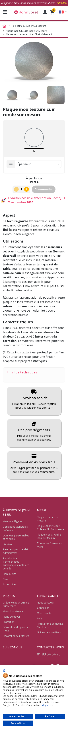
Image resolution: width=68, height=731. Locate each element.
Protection (9, 622)
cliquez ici (47, 705)
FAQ (39, 618)
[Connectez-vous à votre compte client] (45, 12)
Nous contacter (45, 602)
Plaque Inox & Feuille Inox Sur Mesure (49, 536)
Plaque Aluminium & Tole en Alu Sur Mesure (50, 527)
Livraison (8, 544)
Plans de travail (11, 616)
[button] (63, 12)
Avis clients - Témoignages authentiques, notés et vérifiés (16, 563)
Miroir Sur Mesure (13, 611)
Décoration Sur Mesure (16, 636)
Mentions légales (12, 521)
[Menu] (3, 12)
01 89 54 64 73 (49, 654)
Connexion (43, 607)
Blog (5, 579)
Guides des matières (49, 632)
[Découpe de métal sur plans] (26, 12)
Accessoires (10, 584)
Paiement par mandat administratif (15, 551)
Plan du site (9, 574)
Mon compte (44, 613)
